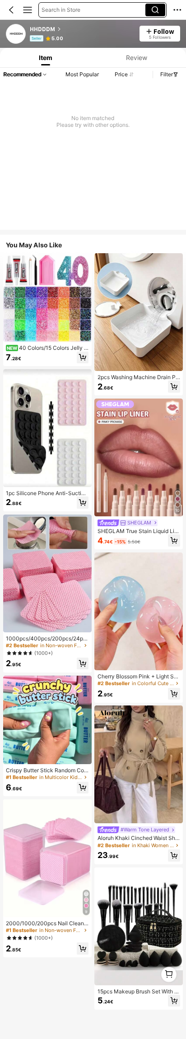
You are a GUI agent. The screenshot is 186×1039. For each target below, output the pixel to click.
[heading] (82, 29)
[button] (11, 10)
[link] (16, 34)
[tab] (44, 57)
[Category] (27, 10)
